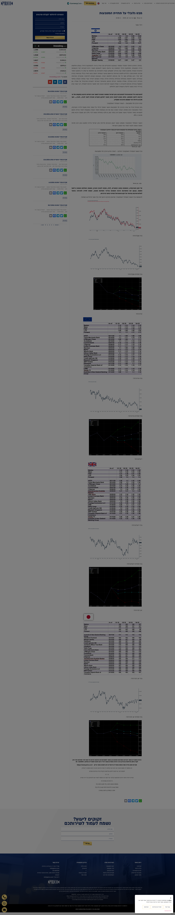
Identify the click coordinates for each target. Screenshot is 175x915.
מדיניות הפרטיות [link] (168, 911)
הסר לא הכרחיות (156, 907)
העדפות (146, 907)
